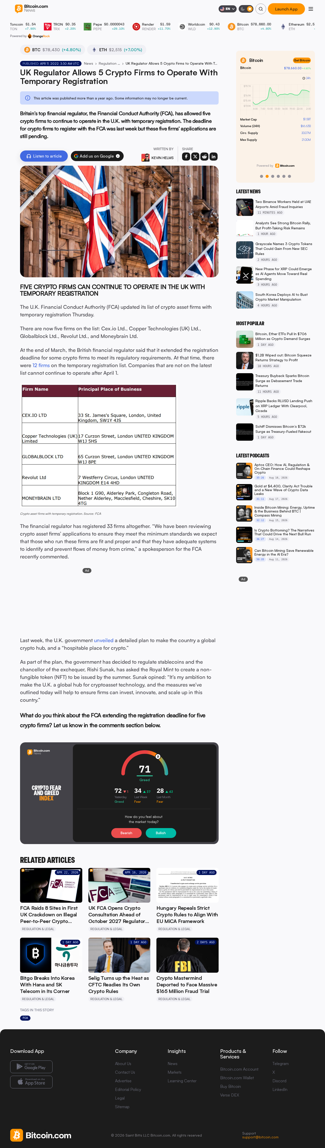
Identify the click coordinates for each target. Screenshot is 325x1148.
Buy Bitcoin (230, 1086)
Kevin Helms (163, 158)
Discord (279, 1080)
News (88, 63)
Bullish (161, 833)
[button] (118, 156)
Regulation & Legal (109, 63)
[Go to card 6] (289, 176)
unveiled (103, 640)
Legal (120, 1098)
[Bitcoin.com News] (31, 9)
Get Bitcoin (302, 60)
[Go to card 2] (267, 176)
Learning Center (182, 1080)
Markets (175, 1072)
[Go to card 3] (272, 176)
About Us (123, 1063)
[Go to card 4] (278, 176)
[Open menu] (311, 9)
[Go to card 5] (283, 176)
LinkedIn (279, 1089)
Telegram (280, 1063)
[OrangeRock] (39, 36)
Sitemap (122, 1106)
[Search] (260, 9)
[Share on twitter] (195, 156)
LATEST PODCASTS (252, 456)
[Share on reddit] (204, 156)
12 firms (41, 365)
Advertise (123, 1080)
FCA (25, 1018)
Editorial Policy (128, 1089)
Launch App (286, 8)
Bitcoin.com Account (239, 1069)
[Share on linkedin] (213, 156)
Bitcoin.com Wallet (237, 1077)
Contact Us (125, 1072)
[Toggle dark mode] (246, 9)
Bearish (126, 833)
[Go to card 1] (261, 176)
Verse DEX (229, 1095)
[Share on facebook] (186, 156)
